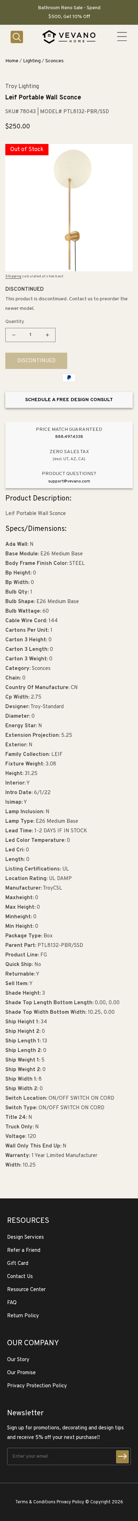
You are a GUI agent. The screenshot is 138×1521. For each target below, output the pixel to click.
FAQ (12, 1303)
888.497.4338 (69, 437)
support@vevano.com (69, 481)
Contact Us (20, 1276)
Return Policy (23, 1316)
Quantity (14, 322)
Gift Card (17, 1263)
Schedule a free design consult (69, 400)
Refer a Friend (23, 1250)
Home (11, 61)
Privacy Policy (70, 1502)
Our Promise (21, 1373)
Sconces (54, 61)
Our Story (18, 1360)
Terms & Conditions (35, 1502)
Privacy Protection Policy (37, 1386)
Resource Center (26, 1289)
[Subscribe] (122, 1456)
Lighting (32, 61)
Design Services (25, 1237)
